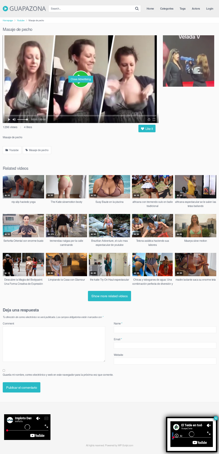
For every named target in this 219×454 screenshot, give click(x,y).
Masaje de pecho (38, 150)
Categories (166, 8)
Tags (183, 8)
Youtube (20, 20)
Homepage (8, 20)
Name (118, 323)
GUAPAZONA (27, 8)
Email (118, 339)
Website (118, 355)
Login (209, 8)
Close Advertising (81, 79)
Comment (8, 323)
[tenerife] (189, 61)
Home (150, 8)
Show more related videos (109, 295)
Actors (196, 8)
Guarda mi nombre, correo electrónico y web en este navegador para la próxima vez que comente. (58, 375)
